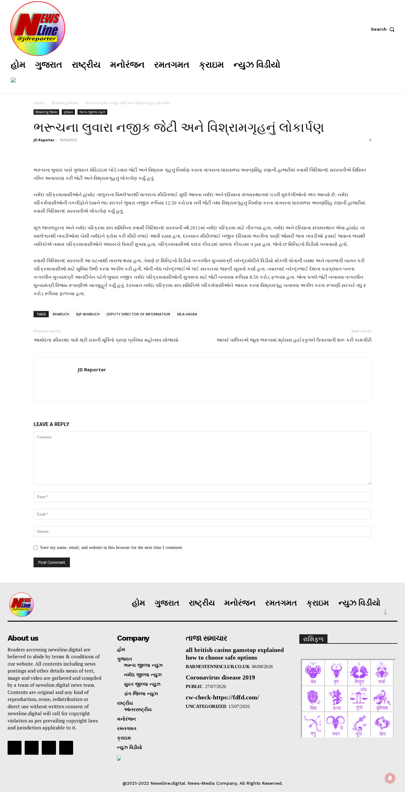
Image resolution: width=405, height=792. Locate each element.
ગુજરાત (68, 112)
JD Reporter (44, 139)
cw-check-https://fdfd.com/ (222, 697)
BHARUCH (61, 314)
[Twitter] (357, 72)
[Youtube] (66, 748)
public (194, 686)
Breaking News (65, 103)
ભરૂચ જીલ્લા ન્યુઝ (92, 112)
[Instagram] (338, 72)
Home (39, 103)
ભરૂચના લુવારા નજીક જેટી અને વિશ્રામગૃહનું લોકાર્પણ (179, 127)
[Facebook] (319, 72)
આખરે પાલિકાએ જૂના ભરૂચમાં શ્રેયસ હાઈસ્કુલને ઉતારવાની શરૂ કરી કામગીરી (293, 340)
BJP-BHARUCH (88, 314)
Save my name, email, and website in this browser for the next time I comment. (111, 547)
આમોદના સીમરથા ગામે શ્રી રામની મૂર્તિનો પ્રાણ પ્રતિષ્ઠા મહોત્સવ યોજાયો (106, 340)
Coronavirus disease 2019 (220, 677)
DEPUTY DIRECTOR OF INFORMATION (138, 314)
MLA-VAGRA (187, 314)
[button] (384, 29)
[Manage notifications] (390, 778)
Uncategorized (206, 706)
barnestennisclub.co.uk (218, 666)
